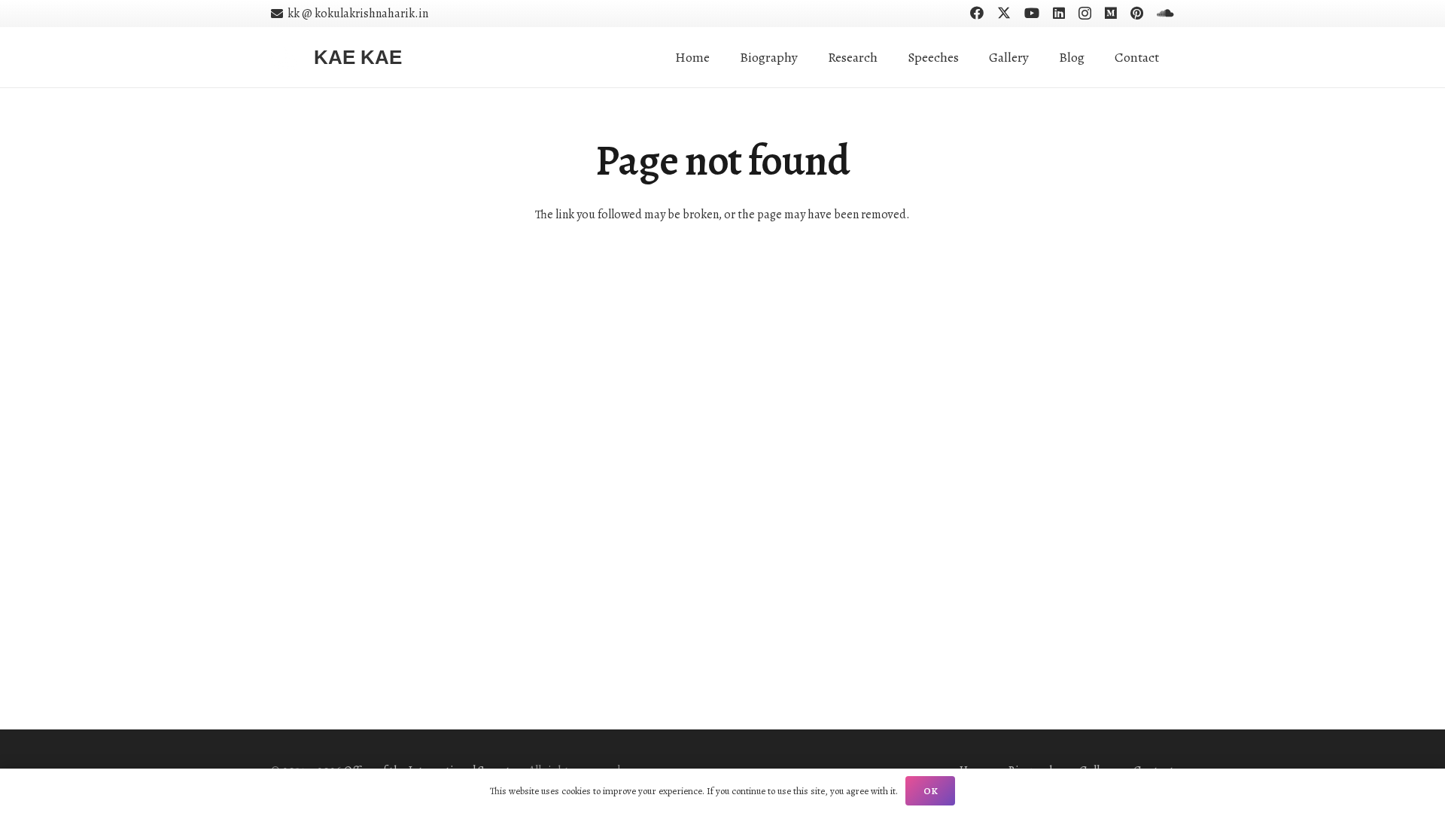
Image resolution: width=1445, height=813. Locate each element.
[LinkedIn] (1059, 13)
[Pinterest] (1136, 13)
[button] (889, 57)
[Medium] (1111, 13)
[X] (1004, 13)
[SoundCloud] (1165, 13)
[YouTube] (1031, 13)
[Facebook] (977, 13)
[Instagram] (1084, 13)
